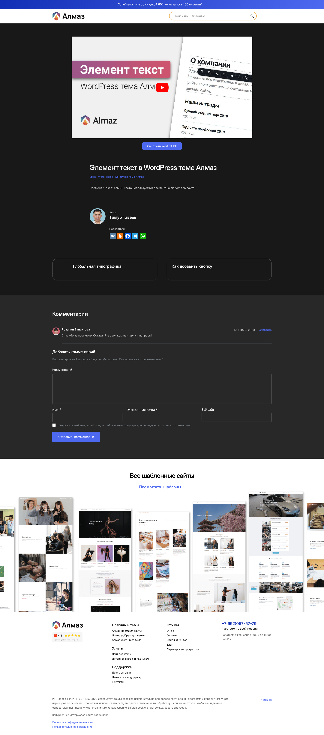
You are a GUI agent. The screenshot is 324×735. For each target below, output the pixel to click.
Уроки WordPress (100, 176)
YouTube (266, 699)
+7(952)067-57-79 (239, 623)
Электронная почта (142, 409)
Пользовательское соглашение (72, 726)
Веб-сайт (208, 409)
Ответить (265, 330)
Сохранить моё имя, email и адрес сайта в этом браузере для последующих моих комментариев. (124, 425)
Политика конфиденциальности (72, 722)
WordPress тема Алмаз (130, 176)
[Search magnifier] (252, 16)
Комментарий (62, 369)
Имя (56, 409)
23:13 (244, 329)
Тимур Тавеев (122, 217)
